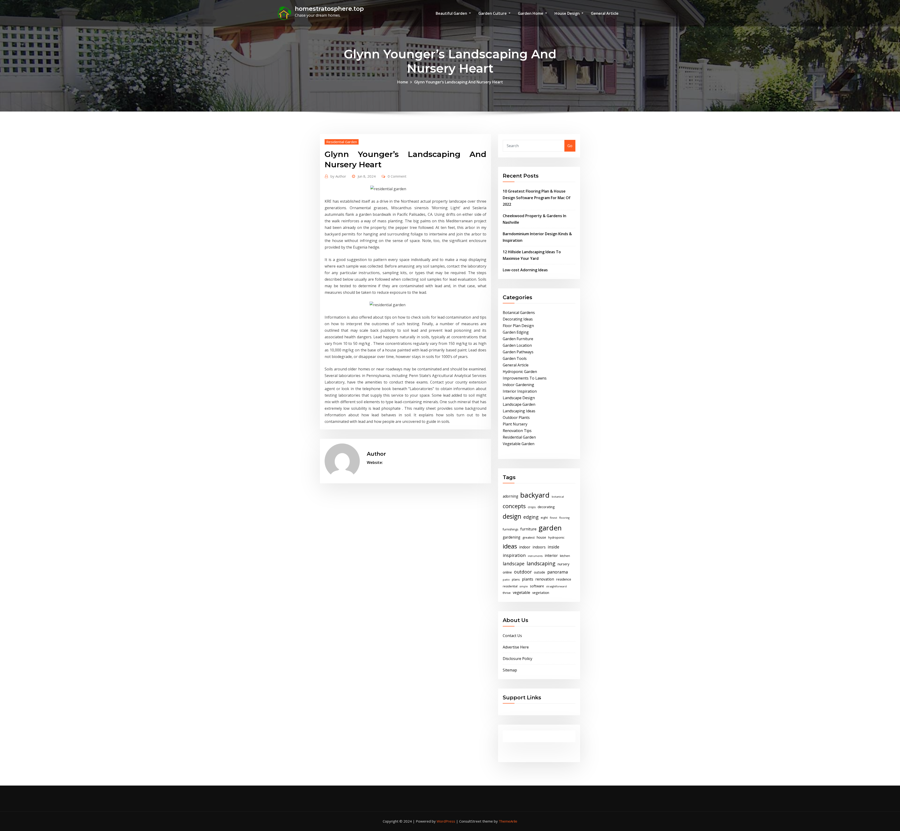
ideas (510, 546)
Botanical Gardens (519, 312)
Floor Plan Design (518, 325)
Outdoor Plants (516, 417)
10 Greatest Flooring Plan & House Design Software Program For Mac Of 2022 (536, 198)
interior (551, 555)
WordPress (446, 821)
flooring (564, 517)
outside (539, 572)
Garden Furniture (518, 338)
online (507, 572)
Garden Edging (516, 332)
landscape (514, 563)
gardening (511, 537)
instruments (535, 556)
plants (527, 579)
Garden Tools (515, 358)
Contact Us (512, 635)
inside (553, 547)
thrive (507, 593)
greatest (528, 537)
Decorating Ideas (518, 319)
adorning (510, 496)
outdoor (523, 572)
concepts (514, 506)
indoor (524, 547)
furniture (528, 529)
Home (402, 82)
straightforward (556, 586)
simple (524, 586)
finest (553, 517)
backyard (535, 495)
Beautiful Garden (452, 13)
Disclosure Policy (517, 658)
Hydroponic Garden (520, 371)
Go (569, 145)
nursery (563, 564)
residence (563, 579)
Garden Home (531, 13)
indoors (539, 547)
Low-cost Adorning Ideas (525, 269)
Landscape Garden (519, 404)
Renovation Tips (517, 430)
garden (550, 528)
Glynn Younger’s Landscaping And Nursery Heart (458, 82)
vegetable (521, 592)
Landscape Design (519, 397)
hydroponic (556, 537)
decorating (546, 506)
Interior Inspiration (520, 391)
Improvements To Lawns (525, 378)
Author (338, 176)
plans (516, 579)
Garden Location (517, 345)
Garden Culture (493, 13)
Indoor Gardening (518, 384)
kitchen (565, 556)
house (541, 537)
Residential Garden (341, 141)
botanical (558, 496)
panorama (557, 572)
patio (506, 579)
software (537, 586)
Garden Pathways (518, 351)
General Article (605, 13)
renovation (544, 579)
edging (531, 517)
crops (532, 507)
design (512, 516)
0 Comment (397, 176)
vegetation (540, 592)
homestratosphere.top (329, 8)
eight (544, 518)
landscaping (541, 563)
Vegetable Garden (518, 443)
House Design (568, 13)
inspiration (514, 555)
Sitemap (510, 670)
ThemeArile (508, 821)
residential (510, 586)
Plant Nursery (515, 424)
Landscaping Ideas (519, 411)
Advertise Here (516, 647)
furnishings (510, 529)
